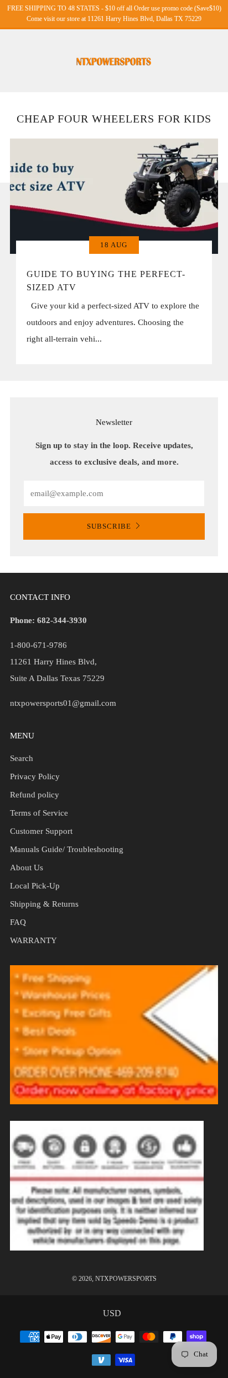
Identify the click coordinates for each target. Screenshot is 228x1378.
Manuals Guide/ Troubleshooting (66, 849)
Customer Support (41, 831)
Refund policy (34, 794)
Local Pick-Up (35, 885)
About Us (26, 867)
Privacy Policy (35, 776)
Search (21, 758)
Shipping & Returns (44, 904)
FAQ (18, 922)
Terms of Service (39, 812)
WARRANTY (33, 940)
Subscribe (109, 526)
